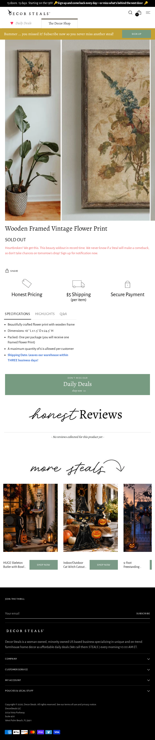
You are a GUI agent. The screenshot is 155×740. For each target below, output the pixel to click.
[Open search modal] (130, 12)
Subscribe (143, 613)
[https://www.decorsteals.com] (77, 384)
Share (14, 271)
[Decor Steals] (29, 12)
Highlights (45, 314)
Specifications (17, 314)
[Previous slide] (9, 520)
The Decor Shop (59, 23)
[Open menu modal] (148, 12)
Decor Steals (30, 704)
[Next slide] (145, 520)
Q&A (63, 314)
